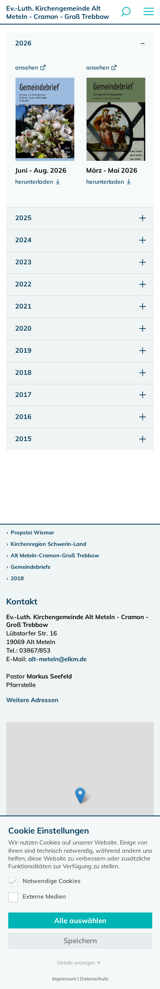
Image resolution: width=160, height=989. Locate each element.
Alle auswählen (80, 920)
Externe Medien (44, 896)
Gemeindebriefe (30, 566)
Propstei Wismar (32, 532)
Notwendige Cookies (51, 881)
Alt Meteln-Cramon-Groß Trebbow (55, 555)
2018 (17, 578)
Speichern (80, 940)
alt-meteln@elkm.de (57, 659)
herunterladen (35, 181)
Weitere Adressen (32, 700)
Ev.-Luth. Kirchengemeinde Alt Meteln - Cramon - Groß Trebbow (57, 12)
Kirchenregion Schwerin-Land (48, 544)
